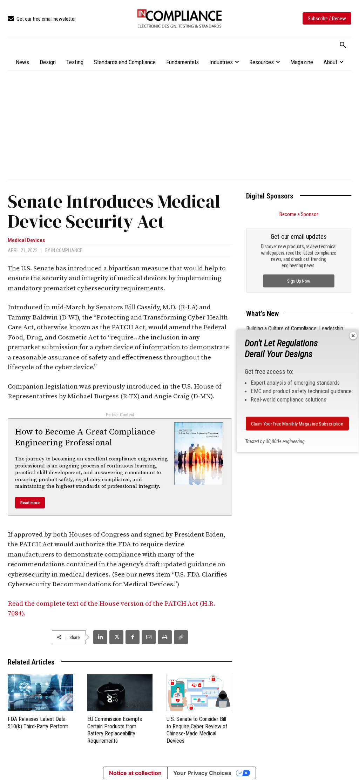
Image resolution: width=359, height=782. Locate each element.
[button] (342, 45)
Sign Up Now (299, 280)
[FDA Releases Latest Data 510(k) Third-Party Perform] (40, 692)
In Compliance (66, 250)
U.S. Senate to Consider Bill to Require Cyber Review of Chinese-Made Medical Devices (197, 730)
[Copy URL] (181, 637)
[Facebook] (133, 637)
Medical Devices (26, 240)
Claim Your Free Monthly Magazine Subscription (297, 423)
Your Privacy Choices (202, 772)
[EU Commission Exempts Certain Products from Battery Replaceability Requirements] (120, 692)
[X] (116, 637)
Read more (30, 502)
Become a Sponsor (298, 214)
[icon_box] (42, 19)
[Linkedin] (100, 637)
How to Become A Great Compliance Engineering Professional (85, 437)
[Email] (149, 637)
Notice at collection (135, 772)
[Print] (165, 637)
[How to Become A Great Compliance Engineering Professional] (198, 453)
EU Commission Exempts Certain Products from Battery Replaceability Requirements (114, 730)
